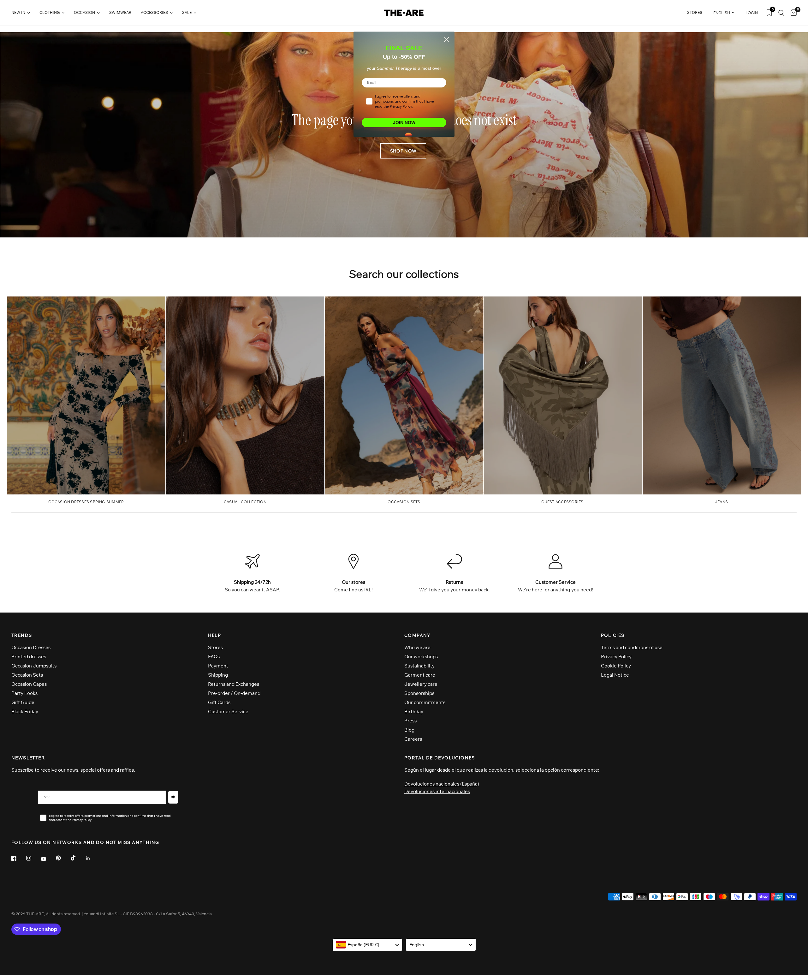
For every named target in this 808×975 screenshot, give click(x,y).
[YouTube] (48, 859)
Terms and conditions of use (631, 647)
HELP (214, 635)
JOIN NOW (404, 122)
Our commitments (424, 702)
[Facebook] (18, 858)
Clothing (49, 12)
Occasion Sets (27, 675)
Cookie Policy (616, 666)
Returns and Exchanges (233, 684)
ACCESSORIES (154, 12)
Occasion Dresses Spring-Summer (86, 501)
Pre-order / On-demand (234, 693)
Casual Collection (245, 501)
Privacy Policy (616, 657)
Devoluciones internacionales (437, 791)
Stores (215, 647)
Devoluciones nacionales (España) (441, 784)
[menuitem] (23, 13)
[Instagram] (33, 858)
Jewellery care (420, 684)
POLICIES (613, 635)
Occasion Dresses (30, 647)
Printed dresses (28, 657)
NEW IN (18, 12)
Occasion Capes (29, 684)
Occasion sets (404, 501)
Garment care (419, 675)
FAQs (214, 657)
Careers (413, 739)
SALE (187, 12)
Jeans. (722, 501)
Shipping (218, 675)
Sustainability (419, 666)
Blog (409, 730)
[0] (792, 13)
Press (410, 721)
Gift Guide (22, 702)
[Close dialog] (446, 39)
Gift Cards (219, 702)
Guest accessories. (562, 501)
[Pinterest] (63, 858)
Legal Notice (615, 675)
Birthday (413, 712)
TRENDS (21, 635)
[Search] (781, 13)
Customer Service (228, 712)
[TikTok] (78, 858)
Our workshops (421, 657)
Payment (218, 666)
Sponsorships (419, 693)
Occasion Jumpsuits (33, 666)
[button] (403, 151)
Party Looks (24, 693)
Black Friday (24, 712)
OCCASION (84, 12)
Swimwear (120, 12)
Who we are (417, 647)
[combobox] (367, 944)
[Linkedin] (92, 858)
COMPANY (417, 635)
